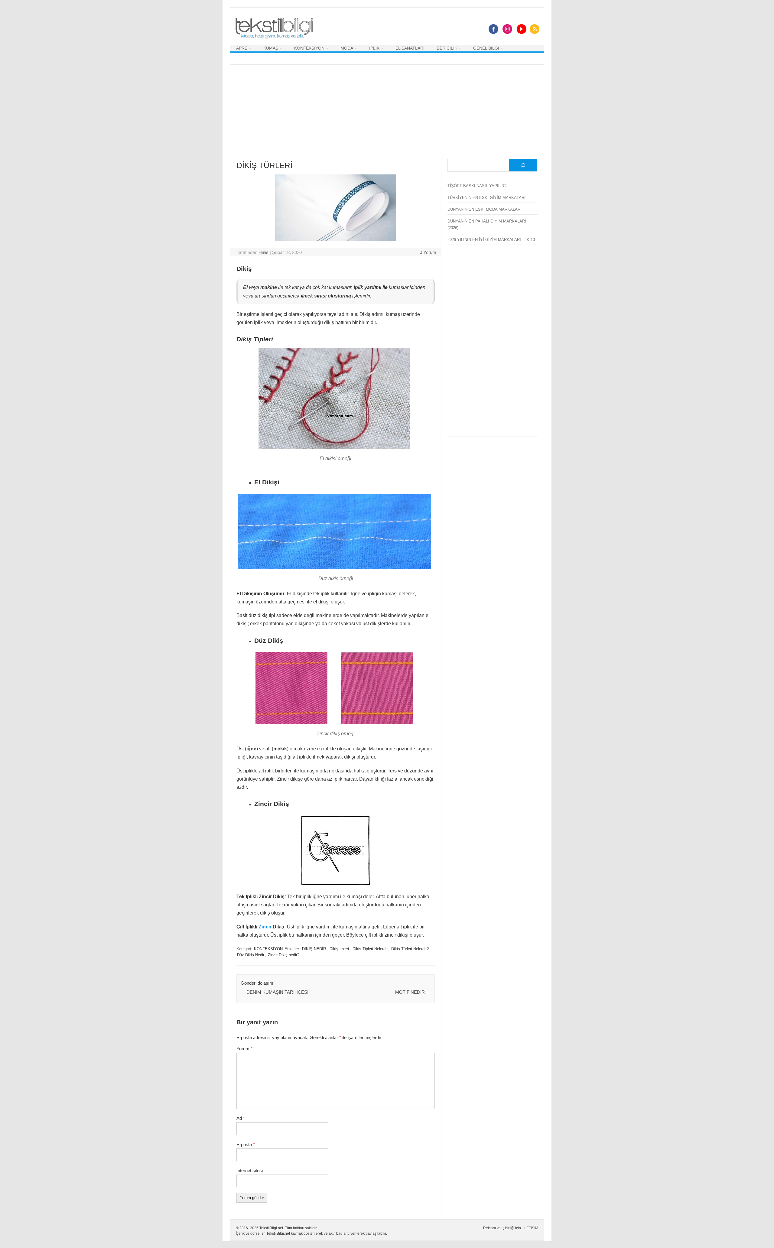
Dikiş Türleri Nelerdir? (410, 949)
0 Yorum (428, 252)
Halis (263, 252)
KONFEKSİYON (309, 48)
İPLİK (374, 48)
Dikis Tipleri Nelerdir (370, 949)
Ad (240, 1118)
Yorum (244, 1048)
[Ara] (523, 165)
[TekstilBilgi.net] (274, 28)
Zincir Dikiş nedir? (283, 955)
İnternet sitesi (249, 1170)
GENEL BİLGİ (486, 48)
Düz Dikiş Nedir (250, 955)
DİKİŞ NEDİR (314, 949)
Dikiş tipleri (339, 949)
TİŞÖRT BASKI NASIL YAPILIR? (476, 186)
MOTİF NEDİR (413, 992)
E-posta (245, 1144)
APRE (241, 48)
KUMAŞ (270, 48)
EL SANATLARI (409, 48)
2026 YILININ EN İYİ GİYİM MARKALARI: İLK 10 (491, 239)
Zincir (266, 926)
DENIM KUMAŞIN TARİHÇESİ (274, 992)
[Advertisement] (387, 107)
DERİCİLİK (447, 48)
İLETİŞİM (530, 1228)
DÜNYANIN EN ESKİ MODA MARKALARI (484, 209)
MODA (346, 48)
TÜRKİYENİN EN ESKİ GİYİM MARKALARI (486, 197)
